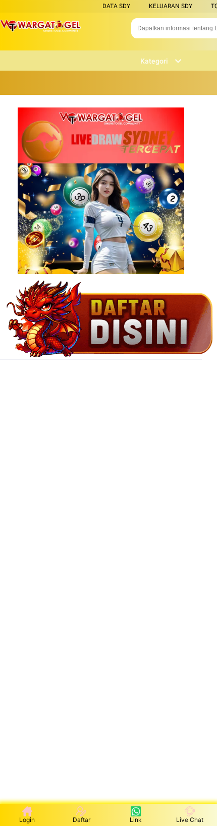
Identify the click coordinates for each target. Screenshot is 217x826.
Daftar (81, 819)
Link (136, 819)
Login (27, 819)
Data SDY (116, 6)
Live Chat (189, 819)
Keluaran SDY (170, 6)
